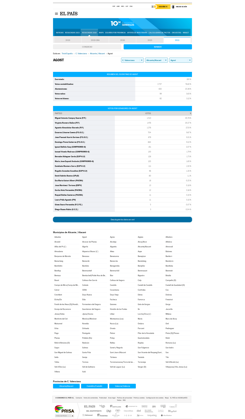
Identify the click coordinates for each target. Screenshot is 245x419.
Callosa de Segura (117, 280)
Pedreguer (170, 328)
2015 (150, 40)
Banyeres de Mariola (62, 256)
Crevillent (58, 295)
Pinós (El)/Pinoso (172, 333)
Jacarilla (169, 309)
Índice (119, 400)
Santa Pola (86, 352)
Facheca (113, 299)
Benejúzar (142, 256)
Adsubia (57, 237)
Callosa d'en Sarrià (89, 280)
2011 (177, 40)
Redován (85, 343)
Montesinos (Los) (116, 319)
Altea (112, 251)
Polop (112, 338)
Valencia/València (122, 386)
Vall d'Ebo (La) (60, 367)
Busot (56, 280)
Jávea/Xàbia (59, 314)
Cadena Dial (138, 411)
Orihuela (85, 328)
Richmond (87, 415)
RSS (124, 400)
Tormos (85, 362)
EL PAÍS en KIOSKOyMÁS (178, 398)
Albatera (169, 237)
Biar (111, 275)
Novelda (85, 324)
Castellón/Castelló (94, 386)
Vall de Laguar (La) (117, 367)
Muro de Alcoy (171, 319)
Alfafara (169, 242)
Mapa (101, 33)
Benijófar (141, 266)
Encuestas (176, 33)
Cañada (85, 285)
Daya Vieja (114, 295)
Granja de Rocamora (62, 309)
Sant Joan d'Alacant (118, 352)
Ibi (139, 309)
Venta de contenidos (91, 398)
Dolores (169, 295)
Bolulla (168, 275)
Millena (168, 314)
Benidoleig (142, 261)
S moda (139, 415)
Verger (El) (142, 367)
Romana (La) (171, 343)
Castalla (113, 285)
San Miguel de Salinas (63, 352)
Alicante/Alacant (144, 247)
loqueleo (152, 415)
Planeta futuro (159, 411)
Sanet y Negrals (116, 348)
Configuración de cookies (154, 398)
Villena (57, 372)
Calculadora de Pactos (159, 33)
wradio (117, 411)
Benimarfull (114, 271)
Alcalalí (57, 242)
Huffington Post (93, 411)
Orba (56, 328)
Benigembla (115, 266)
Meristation (166, 415)
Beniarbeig (58, 261)
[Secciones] (56, 13)
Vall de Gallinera (88, 367)
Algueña (113, 247)
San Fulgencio (143, 348)
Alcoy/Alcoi (142, 242)
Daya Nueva (87, 295)
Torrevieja (142, 362)
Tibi (167, 357)
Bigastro (141, 275)
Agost (84, 237)
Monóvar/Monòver (89, 319)
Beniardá (85, 261)
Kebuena (170, 411)
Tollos (56, 362)
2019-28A (95, 40)
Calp (139, 280)
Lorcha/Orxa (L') (144, 314)
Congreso (87, 47)
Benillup (57, 271)
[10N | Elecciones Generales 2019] (122, 23)
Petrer (112, 333)
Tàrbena (113, 357)
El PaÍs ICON (128, 415)
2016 (122, 40)
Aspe (140, 251)
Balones (169, 251)
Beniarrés (114, 261)
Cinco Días (128, 411)
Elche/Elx (58, 299)
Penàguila (86, 333)
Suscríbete (163, 7)
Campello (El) (171, 280)
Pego (56, 333)
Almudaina (58, 251)
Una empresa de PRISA (64, 409)
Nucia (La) (114, 324)
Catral (56, 290)
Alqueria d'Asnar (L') (90, 251)
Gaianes (113, 304)
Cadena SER (143, 406)
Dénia (140, 295)
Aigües (140, 237)
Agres (112, 237)
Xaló (84, 372)
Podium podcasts (115, 415)
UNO (109, 411)
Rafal (168, 338)
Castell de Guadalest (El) (175, 285)
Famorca (141, 299)
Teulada (141, 357)
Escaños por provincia (115, 33)
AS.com (153, 406)
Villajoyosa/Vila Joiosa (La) (176, 367)
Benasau (85, 256)
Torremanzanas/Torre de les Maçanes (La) (122, 362)
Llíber (112, 314)
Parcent (141, 328)
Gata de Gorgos (144, 304)
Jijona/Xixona (87, 314)
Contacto (79, 398)
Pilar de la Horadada (146, 333)
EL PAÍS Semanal (149, 411)
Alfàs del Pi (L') (60, 247)
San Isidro (170, 348)
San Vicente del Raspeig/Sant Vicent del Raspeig (150, 352)
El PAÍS (89, 406)
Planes (57, 338)
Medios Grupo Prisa (64, 415)
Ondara (141, 324)
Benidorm (169, 261)
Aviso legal (112, 398)
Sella (56, 357)
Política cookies (139, 398)
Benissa (57, 275)
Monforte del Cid (60, 319)
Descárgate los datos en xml (122, 219)
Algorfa (85, 247)
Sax (167, 352)
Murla (140, 319)
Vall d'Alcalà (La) (172, 362)
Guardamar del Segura (91, 309)
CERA (84, 290)
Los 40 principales (103, 406)
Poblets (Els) (87, 338)
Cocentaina (114, 290)
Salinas (85, 348)
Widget (186, 33)
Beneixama (114, 256)
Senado (158, 47)
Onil (167, 324)
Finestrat (169, 299)
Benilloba (169, 266)
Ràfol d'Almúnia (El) (62, 343)
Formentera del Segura (91, 304)
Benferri (169, 256)
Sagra (56, 348)
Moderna (101, 415)
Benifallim (58, 266)
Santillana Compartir (131, 406)
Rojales (141, 343)
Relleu (112, 343)
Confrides (141, 290)
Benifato (85, 266)
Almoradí (169, 247)
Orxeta (112, 328)
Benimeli (169, 271)
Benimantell (87, 271)
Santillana (116, 406)
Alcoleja (113, 242)
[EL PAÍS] (69, 13)
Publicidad (103, 398)
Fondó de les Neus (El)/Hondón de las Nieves (66, 304)
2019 (68, 40)
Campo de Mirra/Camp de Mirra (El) (66, 285)
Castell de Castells (145, 285)
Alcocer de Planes (89, 242)
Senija (84, 357)
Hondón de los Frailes (118, 309)
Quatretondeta (143, 338)
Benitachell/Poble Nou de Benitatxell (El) (94, 275)
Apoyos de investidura (137, 33)
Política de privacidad (124, 398)
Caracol (172, 406)
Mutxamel (58, 324)
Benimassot (142, 271)
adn (162, 406)
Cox (167, 290)
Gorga (168, 304)
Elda (84, 299)
